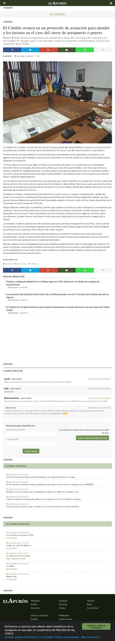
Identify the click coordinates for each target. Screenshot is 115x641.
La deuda (10, 566)
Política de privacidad (67, 637)
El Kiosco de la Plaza (40, 615)
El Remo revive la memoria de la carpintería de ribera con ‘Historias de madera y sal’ (42, 492)
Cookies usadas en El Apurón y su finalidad (28, 637)
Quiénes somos (65, 619)
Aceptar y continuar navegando (96, 626)
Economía (57, 14)
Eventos (34, 619)
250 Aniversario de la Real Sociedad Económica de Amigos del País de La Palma (40, 477)
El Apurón (7, 56)
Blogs (89, 604)
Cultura (62, 608)
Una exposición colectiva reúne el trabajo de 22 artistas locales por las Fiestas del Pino (42, 506)
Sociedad (63, 601)
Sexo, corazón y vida (16, 559)
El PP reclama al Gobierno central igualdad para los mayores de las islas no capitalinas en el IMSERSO (50, 484)
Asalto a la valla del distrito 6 (18, 545)
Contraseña (12, 439)
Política (34, 604)
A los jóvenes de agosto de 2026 (19, 535)
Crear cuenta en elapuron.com (92, 438)
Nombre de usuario (15, 430)
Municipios (35, 601)
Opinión (90, 601)
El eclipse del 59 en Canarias (18, 556)
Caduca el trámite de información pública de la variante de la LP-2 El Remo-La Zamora (43, 499)
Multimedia (64, 615)
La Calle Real (92, 608)
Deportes (63, 604)
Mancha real (11, 576)
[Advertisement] (57, 339)
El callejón (11, 538)
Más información (90, 637)
